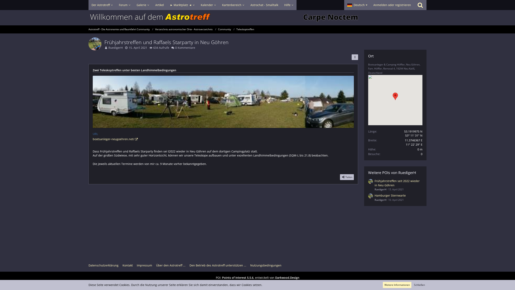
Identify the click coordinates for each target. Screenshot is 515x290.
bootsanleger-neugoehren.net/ (113, 139)
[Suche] (420, 5)
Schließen (419, 285)
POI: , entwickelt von (257, 278)
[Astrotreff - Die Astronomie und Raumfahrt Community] (257, 17)
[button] (357, 5)
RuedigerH (115, 48)
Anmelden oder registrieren (392, 5)
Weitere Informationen (397, 285)
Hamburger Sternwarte (390, 195)
